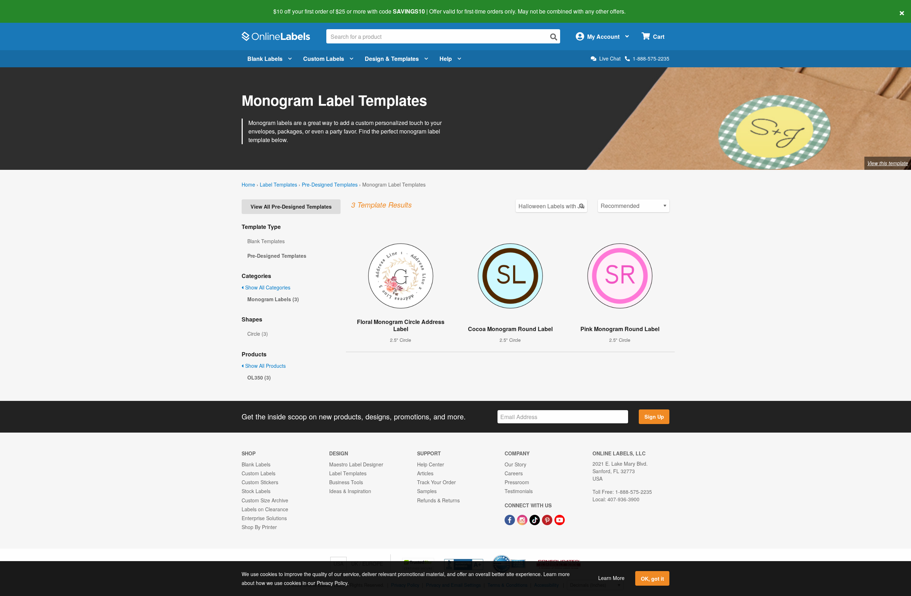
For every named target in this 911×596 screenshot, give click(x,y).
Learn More (611, 577)
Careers (514, 473)
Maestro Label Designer (356, 464)
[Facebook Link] (510, 519)
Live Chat (610, 58)
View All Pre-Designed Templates (291, 206)
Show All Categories (267, 287)
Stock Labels (256, 491)
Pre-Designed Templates (330, 184)
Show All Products (265, 365)
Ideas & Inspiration (350, 491)
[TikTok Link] (535, 519)
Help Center (430, 464)
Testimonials (519, 491)
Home (248, 184)
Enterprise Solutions (264, 518)
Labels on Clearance (265, 509)
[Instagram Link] (523, 519)
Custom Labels (323, 58)
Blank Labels (265, 58)
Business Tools (346, 482)
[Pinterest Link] (548, 519)
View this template (887, 163)
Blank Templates (266, 241)
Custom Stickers (260, 482)
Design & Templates (392, 58)
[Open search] (553, 36)
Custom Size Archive (265, 500)
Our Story (515, 464)
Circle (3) (257, 333)
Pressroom (517, 482)
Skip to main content (26, 6)
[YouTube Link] (559, 519)
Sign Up (654, 416)
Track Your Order (436, 482)
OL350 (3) (259, 377)
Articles (425, 473)
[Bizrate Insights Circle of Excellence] (523, 555)
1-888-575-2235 (651, 58)
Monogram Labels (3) (273, 299)
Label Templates (278, 184)
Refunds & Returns (438, 500)
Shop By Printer (259, 526)
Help (445, 58)
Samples (427, 491)
